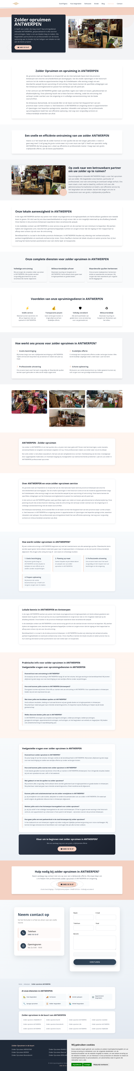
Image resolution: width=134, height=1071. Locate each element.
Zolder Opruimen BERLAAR (58, 1055)
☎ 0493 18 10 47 (23, 47)
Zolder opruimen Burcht (53, 1020)
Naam (75, 913)
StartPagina (63, 4)
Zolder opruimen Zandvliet (99, 1020)
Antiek (96, 4)
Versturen (95, 962)
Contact (119, 4)
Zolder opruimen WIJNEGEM (100, 1029)
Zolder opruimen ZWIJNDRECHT (32, 1020)
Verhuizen (87, 4)
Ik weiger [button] (87, 1064)
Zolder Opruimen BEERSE (20, 1052)
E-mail (98, 913)
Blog (103, 4)
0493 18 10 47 (33, 934)
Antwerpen (27, 984)
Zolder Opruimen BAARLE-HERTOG (61, 1049)
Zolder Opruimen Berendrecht (22, 1055)
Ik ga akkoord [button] (77, 1064)
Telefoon (76, 923)
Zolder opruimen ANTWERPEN (78, 1020)
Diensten (111, 4)
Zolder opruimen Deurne (53, 1029)
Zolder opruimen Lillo (75, 1024)
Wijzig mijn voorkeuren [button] (100, 1064)
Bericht (76, 934)
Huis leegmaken (75, 4)
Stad (97, 923)
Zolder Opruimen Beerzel (57, 1052)
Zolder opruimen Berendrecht (54, 1024)
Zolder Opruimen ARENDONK (22, 1049)
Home (20, 984)
